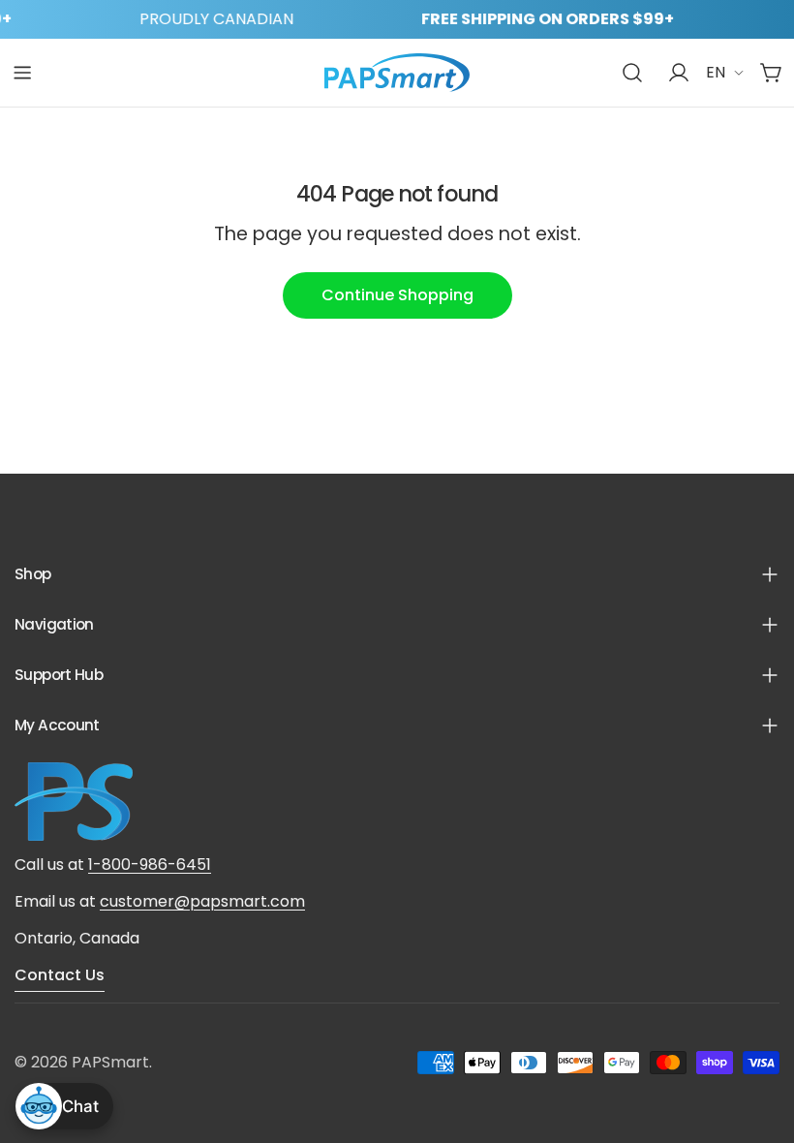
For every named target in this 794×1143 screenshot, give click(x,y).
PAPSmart (110, 1062)
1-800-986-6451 (149, 864)
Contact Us (60, 975)
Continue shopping (397, 295)
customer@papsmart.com (202, 901)
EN (715, 72)
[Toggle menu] (22, 72)
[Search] (632, 72)
